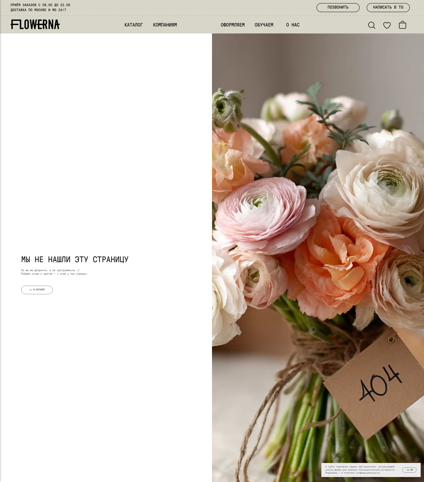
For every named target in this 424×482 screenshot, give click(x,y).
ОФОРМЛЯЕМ (233, 25)
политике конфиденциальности (362, 473)
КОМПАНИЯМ (165, 25)
